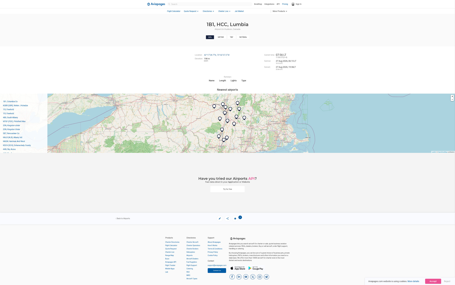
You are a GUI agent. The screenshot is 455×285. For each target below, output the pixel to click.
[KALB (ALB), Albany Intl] (225, 107)
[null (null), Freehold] (220, 119)
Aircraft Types (192, 279)
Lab (166, 272)
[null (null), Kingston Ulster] (222, 130)
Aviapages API (170, 262)
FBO (188, 272)
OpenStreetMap (442, 152)
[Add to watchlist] (235, 218)
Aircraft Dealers (192, 259)
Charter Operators (193, 245)
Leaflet (434, 152)
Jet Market (239, 11)
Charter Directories (172, 242)
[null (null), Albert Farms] (244, 118)
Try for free (227, 189)
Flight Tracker (170, 265)
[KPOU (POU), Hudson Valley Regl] (224, 140)
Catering (190, 269)
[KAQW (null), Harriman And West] (239, 109)
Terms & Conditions (215, 249)
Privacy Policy (213, 252)
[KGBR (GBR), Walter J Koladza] (234, 124)
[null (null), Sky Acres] (227, 138)
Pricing (285, 4)
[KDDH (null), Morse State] (237, 103)
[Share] (227, 218)
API (278, 4)
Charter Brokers (192, 249)
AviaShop (258, 4)
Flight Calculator (173, 11)
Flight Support (192, 265)
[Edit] (220, 218)
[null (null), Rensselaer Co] (230, 109)
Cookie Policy (213, 255)
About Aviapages (214, 242)
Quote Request (171, 249)
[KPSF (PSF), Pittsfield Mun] (236, 117)
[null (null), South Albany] (225, 113)
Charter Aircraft (192, 242)
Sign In (298, 4)
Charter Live (169, 252)
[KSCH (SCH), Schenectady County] (223, 104)
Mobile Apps (170, 269)
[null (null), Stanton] (219, 136)
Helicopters (191, 252)
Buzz (167, 259)
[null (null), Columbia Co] (227, 121)
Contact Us (217, 270)
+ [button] (452, 96)
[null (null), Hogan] (214, 106)
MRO (188, 275)
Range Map (169, 255)
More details (413, 281)
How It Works (212, 245)
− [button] (452, 99)
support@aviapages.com (217, 265)
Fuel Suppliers (192, 262)
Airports (190, 255)
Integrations (269, 4)
